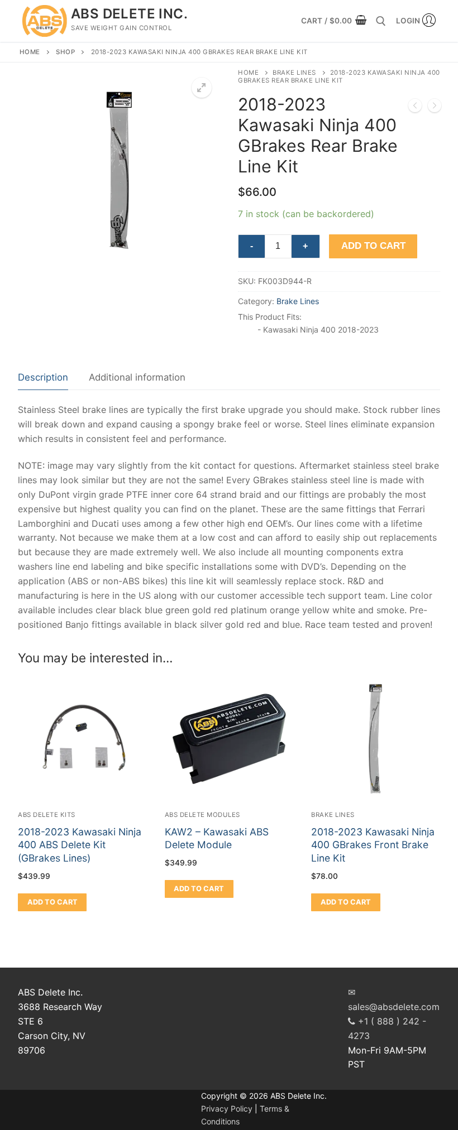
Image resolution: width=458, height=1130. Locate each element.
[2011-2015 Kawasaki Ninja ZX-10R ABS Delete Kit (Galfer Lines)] (434, 108)
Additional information (137, 377)
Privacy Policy (226, 1108)
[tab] (43, 377)
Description (43, 377)
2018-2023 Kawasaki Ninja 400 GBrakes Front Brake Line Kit (373, 845)
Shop (65, 52)
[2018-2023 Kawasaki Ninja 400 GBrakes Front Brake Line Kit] (415, 108)
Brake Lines (294, 72)
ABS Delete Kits (46, 815)
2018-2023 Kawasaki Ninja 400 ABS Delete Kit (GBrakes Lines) (79, 845)
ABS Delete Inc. (129, 14)
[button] (202, 88)
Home (30, 52)
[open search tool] (381, 21)
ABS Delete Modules (202, 815)
